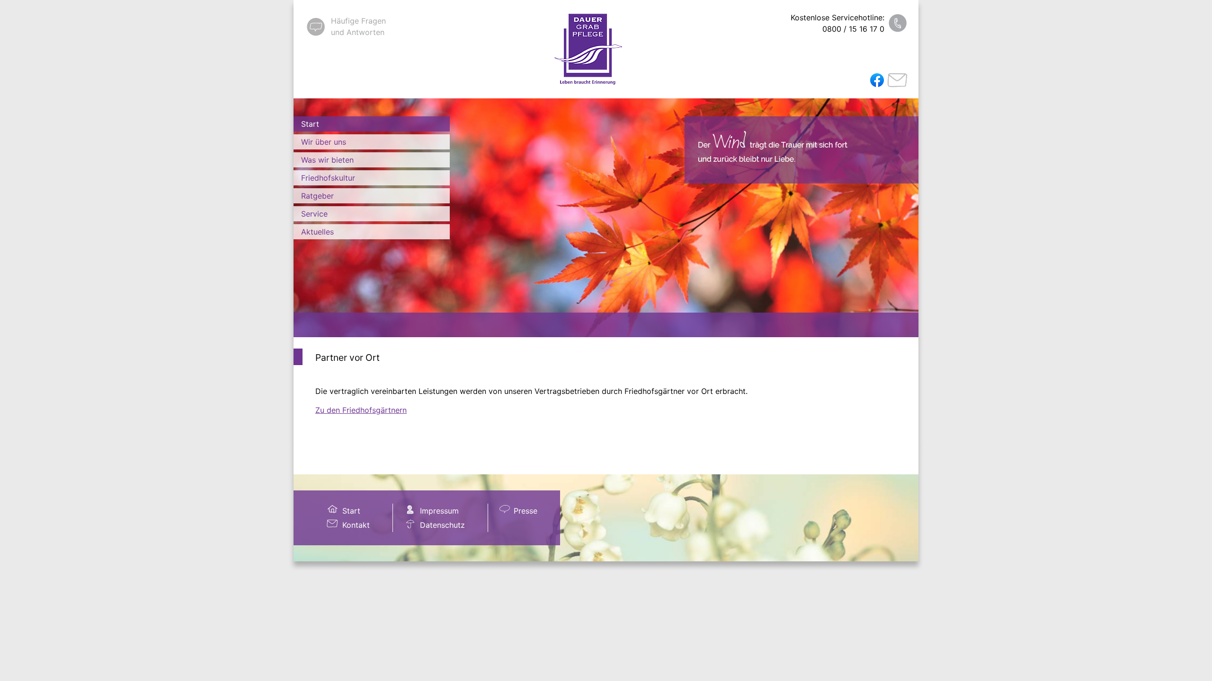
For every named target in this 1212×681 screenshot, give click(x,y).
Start (310, 124)
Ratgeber (317, 196)
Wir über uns (323, 142)
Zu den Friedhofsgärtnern (361, 410)
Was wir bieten (327, 160)
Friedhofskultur (328, 178)
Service (314, 213)
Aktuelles (317, 231)
